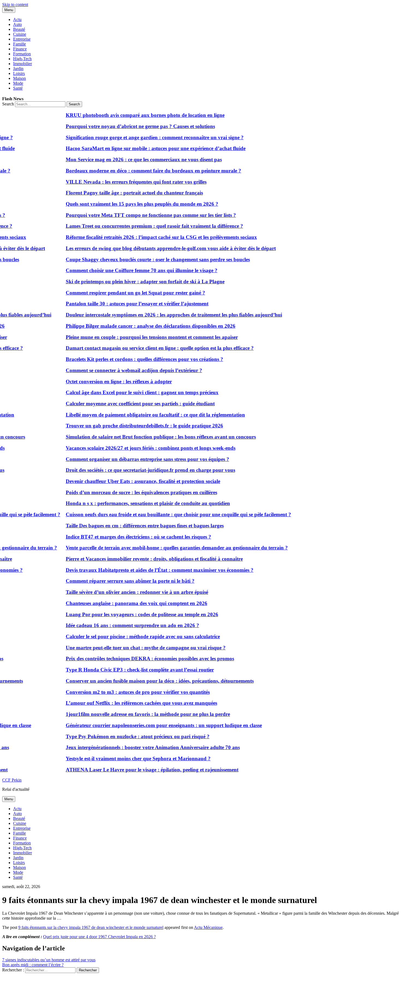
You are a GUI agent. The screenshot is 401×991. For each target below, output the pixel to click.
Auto (17, 24)
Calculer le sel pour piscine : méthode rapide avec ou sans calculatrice (133, 636)
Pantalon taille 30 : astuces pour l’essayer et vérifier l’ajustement (127, 303)
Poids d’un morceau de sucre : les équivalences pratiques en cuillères (132, 492)
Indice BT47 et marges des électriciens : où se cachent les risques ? (129, 537)
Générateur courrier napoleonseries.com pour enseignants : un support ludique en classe (154, 725)
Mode (18, 83)
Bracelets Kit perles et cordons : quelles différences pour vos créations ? (135, 359)
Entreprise (22, 39)
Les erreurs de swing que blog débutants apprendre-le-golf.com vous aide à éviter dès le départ (161, 248)
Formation (22, 53)
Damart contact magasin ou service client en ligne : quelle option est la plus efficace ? (150, 348)
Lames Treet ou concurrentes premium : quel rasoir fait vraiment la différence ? (145, 226)
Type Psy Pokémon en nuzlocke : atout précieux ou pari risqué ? (128, 736)
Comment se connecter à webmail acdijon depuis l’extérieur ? (124, 370)
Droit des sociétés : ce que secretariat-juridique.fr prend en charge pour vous (141, 470)
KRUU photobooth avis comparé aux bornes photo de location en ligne (135, 115)
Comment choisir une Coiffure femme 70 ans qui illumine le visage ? (132, 270)
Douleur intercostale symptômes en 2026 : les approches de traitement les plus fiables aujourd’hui (164, 315)
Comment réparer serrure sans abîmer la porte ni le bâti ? (120, 581)
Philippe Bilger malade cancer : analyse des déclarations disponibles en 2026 (141, 326)
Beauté (19, 29)
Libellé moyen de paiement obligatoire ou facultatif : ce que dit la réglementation (146, 415)
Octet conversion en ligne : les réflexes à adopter (109, 381)
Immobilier (22, 63)
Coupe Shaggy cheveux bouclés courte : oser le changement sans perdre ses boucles (148, 259)
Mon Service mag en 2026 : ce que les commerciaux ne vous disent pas (134, 159)
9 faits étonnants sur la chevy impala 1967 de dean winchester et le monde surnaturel (90, 927)
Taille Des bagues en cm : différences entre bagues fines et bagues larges (135, 525)
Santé (18, 88)
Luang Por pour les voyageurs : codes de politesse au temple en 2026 (132, 614)
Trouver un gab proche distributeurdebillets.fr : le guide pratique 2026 (135, 425)
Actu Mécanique (208, 927)
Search (8, 104)
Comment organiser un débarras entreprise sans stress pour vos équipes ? (138, 459)
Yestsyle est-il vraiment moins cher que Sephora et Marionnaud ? (128, 758)
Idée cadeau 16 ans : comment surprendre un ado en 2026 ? (123, 625)
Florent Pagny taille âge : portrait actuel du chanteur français (125, 193)
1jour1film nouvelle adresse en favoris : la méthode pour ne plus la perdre (138, 714)
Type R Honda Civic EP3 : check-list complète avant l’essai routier (130, 670)
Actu (17, 19)
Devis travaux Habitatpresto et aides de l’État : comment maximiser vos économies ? (150, 570)
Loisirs (19, 73)
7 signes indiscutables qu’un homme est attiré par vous (48, 959)
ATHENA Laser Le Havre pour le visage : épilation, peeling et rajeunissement (142, 770)
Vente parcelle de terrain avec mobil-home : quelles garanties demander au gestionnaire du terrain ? (167, 548)
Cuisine (19, 34)
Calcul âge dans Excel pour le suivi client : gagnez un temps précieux (132, 392)
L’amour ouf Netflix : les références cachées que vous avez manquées (132, 703)
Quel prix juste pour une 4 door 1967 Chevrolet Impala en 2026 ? (99, 936)
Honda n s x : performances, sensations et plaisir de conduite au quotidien (138, 503)
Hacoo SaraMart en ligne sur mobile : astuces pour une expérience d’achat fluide (146, 148)
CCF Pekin (12, 780)
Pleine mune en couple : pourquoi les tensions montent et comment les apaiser (142, 337)
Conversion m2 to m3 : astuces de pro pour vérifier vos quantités (128, 692)
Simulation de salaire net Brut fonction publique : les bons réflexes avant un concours (151, 437)
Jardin (18, 68)
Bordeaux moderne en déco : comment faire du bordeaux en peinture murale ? (144, 171)
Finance (20, 49)
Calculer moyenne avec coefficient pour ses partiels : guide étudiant (130, 403)
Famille (19, 44)
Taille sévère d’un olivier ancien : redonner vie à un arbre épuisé (127, 592)
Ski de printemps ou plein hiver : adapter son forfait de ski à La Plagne (135, 281)
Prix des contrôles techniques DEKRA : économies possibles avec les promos (140, 658)
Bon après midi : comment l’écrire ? (33, 964)
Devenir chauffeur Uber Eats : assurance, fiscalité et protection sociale (133, 481)
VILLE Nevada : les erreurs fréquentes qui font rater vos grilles (126, 182)
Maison (19, 78)
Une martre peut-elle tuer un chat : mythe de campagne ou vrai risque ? (136, 647)
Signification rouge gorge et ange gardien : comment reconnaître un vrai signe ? (145, 137)
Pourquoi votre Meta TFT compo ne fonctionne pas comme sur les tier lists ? (141, 215)
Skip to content (15, 4)
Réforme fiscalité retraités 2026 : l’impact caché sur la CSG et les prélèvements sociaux (152, 237)
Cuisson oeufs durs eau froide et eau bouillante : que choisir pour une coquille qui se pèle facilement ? (169, 514)
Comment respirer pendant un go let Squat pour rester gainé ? (126, 293)
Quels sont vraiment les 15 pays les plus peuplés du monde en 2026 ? (132, 204)
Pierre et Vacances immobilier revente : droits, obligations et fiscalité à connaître (145, 559)
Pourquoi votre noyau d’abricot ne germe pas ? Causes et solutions (131, 126)
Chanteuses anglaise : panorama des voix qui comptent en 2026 (127, 603)
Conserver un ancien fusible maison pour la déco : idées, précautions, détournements (150, 681)
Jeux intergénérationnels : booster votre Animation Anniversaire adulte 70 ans (143, 747)
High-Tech (22, 58)
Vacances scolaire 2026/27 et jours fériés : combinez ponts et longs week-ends (141, 448)
